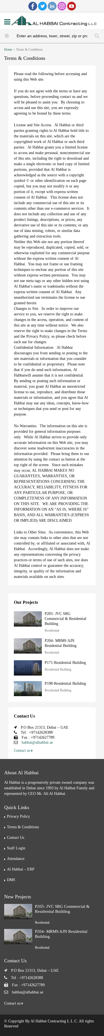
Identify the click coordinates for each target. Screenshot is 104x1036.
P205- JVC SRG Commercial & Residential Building (65, 619)
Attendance (15, 859)
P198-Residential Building (65, 683)
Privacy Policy (18, 816)
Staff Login (16, 848)
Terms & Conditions (23, 827)
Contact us (22, 750)
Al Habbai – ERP (20, 869)
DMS (11, 880)
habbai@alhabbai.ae (37, 742)
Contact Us (15, 837)
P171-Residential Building (65, 663)
